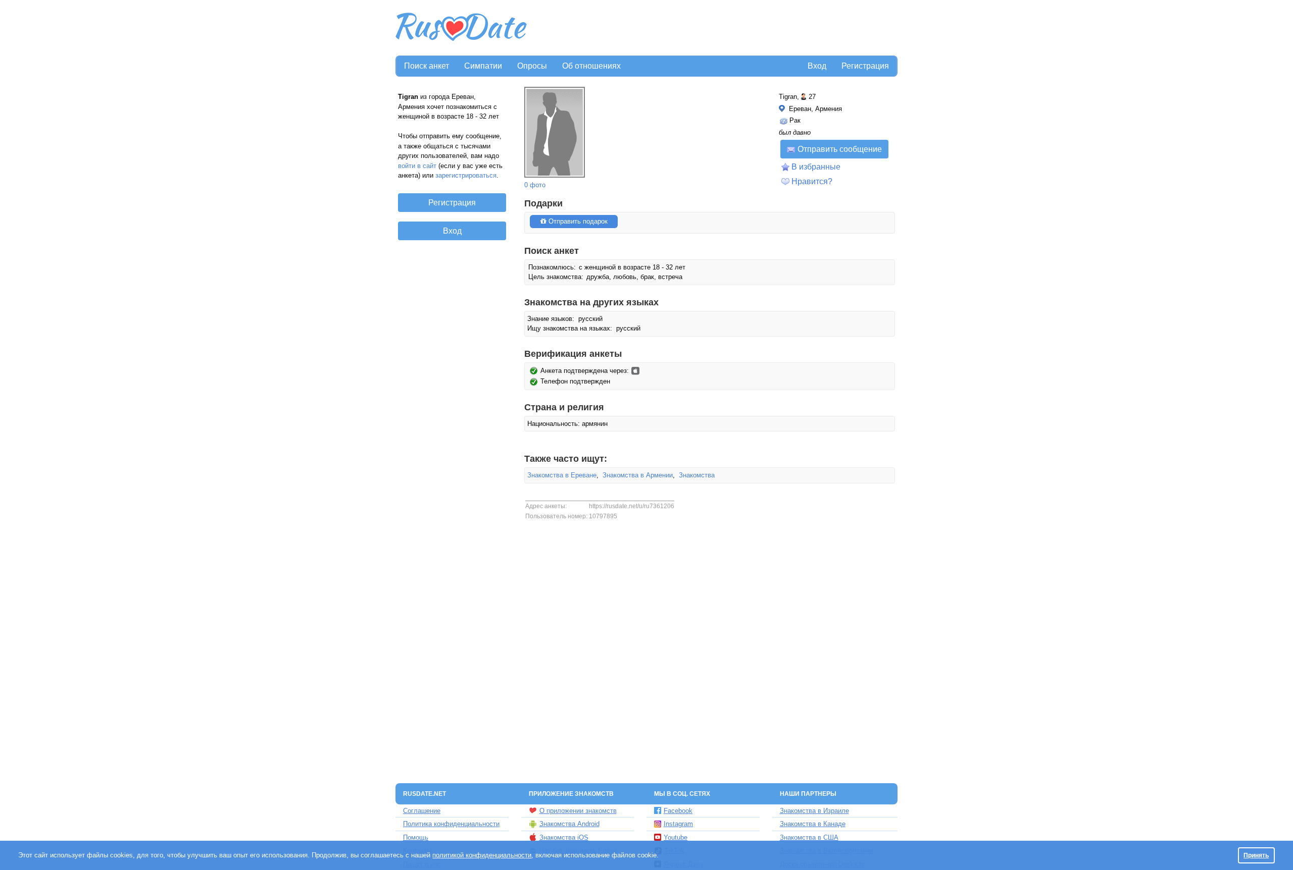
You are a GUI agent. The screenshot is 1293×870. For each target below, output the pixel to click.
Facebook (678, 810)
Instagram (678, 824)
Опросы (532, 66)
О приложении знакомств (578, 810)
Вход (817, 66)
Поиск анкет (426, 66)
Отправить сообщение (840, 149)
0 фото (534, 185)
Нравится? (811, 181)
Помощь (415, 837)
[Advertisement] (713, 28)
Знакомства (697, 475)
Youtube (675, 837)
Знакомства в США (809, 837)
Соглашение (421, 810)
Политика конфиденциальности (451, 824)
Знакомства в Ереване (561, 475)
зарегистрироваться (465, 175)
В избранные (815, 166)
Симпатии (483, 66)
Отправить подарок (577, 221)
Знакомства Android (569, 824)
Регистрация (865, 66)
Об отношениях (591, 66)
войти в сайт (417, 166)
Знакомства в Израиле (814, 810)
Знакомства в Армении (638, 475)
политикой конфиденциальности (481, 855)
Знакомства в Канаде (813, 824)
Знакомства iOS (563, 837)
